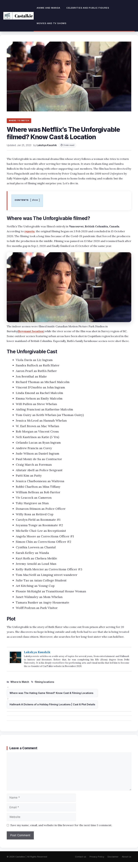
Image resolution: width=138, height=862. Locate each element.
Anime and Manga (48, 7)
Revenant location (30, 331)
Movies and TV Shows (51, 23)
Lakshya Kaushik (37, 652)
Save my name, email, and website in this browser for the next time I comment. (61, 825)
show (35, 199)
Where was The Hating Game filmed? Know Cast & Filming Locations (51, 693)
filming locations (44, 682)
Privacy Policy (97, 856)
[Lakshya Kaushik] (15, 663)
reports (29, 231)
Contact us (80, 856)
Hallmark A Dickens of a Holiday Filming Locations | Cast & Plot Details (52, 704)
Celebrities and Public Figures (87, 7)
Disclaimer (113, 856)
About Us (126, 856)
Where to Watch (19, 682)
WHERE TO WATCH (19, 120)
